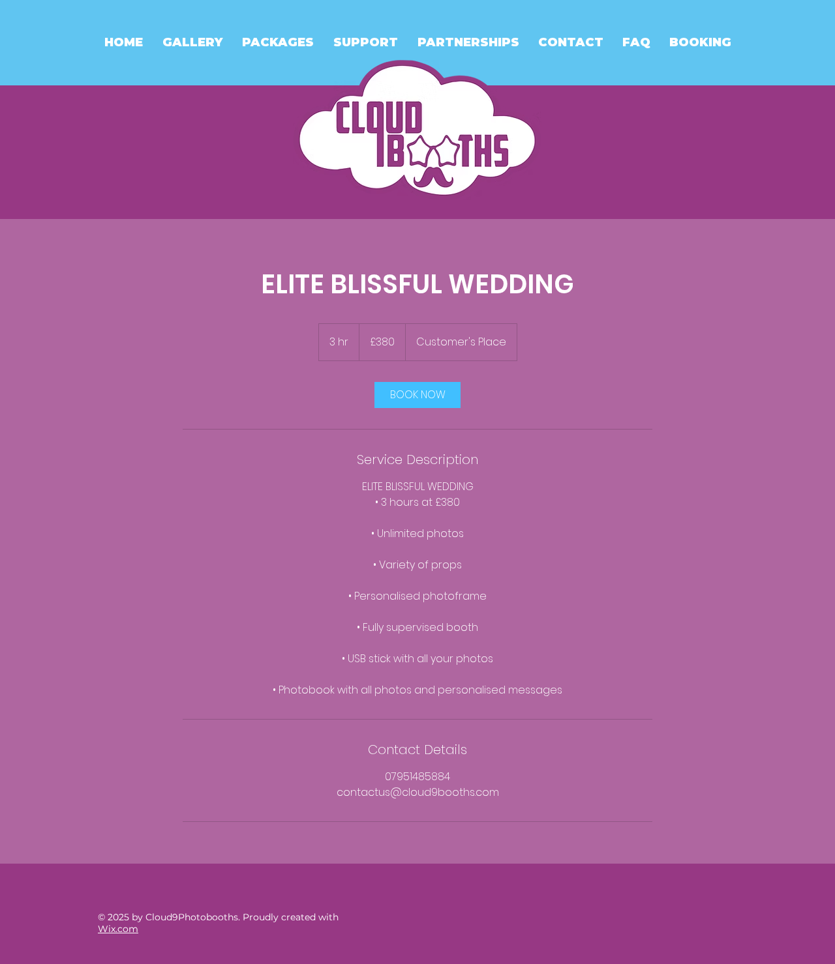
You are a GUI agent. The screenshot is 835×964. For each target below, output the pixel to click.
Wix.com (118, 929)
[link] (417, 395)
